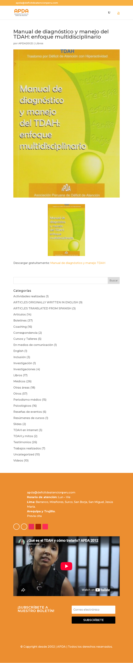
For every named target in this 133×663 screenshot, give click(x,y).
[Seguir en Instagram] (31, 526)
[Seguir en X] (24, 527)
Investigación (22, 363)
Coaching (20, 326)
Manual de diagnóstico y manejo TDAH (77, 263)
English (18, 351)
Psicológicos (22, 405)
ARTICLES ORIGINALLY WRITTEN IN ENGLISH (45, 302)
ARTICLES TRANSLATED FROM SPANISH (42, 308)
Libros (39, 43)
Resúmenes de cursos (29, 418)
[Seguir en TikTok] (45, 526)
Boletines (20, 320)
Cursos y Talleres (25, 338)
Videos (18, 460)
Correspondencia (25, 332)
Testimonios (22, 442)
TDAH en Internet (25, 430)
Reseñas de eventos (27, 411)
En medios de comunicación (33, 345)
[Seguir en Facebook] (16, 527)
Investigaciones (24, 369)
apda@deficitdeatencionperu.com (51, 492)
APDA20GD (25, 43)
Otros (17, 393)
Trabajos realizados (27, 448)
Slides (17, 424)
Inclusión (19, 357)
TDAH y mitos (23, 436)
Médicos (19, 381)
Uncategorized (23, 454)
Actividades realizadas (29, 296)
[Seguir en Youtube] (38, 526)
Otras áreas (21, 387)
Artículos (19, 314)
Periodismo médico (27, 399)
